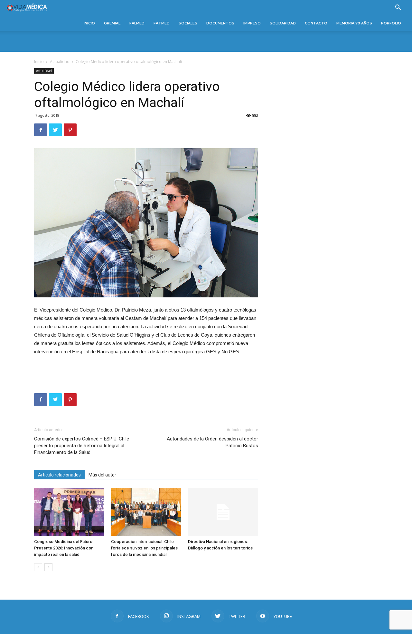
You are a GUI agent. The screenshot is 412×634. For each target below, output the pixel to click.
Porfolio (391, 23)
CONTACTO (316, 23)
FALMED (137, 23)
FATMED (162, 23)
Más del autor (102, 474)
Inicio (39, 61)
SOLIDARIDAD (283, 23)
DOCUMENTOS (220, 23)
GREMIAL (112, 23)
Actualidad (60, 61)
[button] (398, 8)
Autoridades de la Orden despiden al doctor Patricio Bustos (212, 442)
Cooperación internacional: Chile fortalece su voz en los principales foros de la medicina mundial (144, 548)
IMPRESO (252, 23)
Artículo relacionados (59, 474)
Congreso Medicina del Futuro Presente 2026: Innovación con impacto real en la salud (63, 548)
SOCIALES (188, 23)
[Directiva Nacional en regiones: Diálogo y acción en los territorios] (223, 512)
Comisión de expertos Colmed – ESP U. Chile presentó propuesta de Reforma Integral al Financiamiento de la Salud (81, 445)
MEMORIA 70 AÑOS (354, 23)
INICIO (89, 23)
